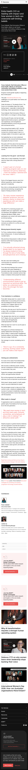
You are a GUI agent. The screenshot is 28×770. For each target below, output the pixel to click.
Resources (6, 2)
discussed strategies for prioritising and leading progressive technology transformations (13, 482)
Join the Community (10, 571)
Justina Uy (5, 68)
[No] (25, 753)
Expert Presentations (5, 626)
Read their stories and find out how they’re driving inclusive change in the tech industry (13, 461)
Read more (17, 765)
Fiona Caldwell (6, 66)
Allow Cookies (8, 765)
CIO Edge (6, 481)
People (5, 61)
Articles (2, 683)
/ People (11, 626)
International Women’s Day (14, 98)
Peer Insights (6, 60)
